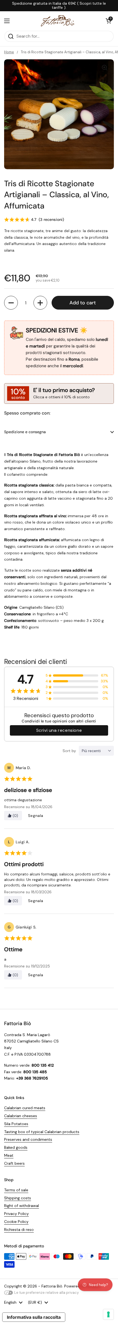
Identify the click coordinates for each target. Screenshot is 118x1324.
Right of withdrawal (21, 1205)
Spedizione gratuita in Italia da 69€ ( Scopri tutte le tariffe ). (59, 5)
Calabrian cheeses (20, 1115)
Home (9, 52)
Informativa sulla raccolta (34, 1317)
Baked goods (15, 1147)
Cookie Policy (16, 1221)
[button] (108, 20)
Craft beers (14, 1163)
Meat (8, 1155)
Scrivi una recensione (59, 730)
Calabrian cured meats (24, 1107)
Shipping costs (17, 1197)
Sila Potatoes (16, 1123)
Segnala (35, 815)
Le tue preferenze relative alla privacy (46, 1292)
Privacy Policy (16, 1213)
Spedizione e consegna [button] (25, 431)
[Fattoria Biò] (58, 20)
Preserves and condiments (28, 1139)
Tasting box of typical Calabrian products (41, 1131)
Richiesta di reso (19, 1229)
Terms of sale (16, 1189)
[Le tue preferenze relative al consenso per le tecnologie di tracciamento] (108, 1314)
